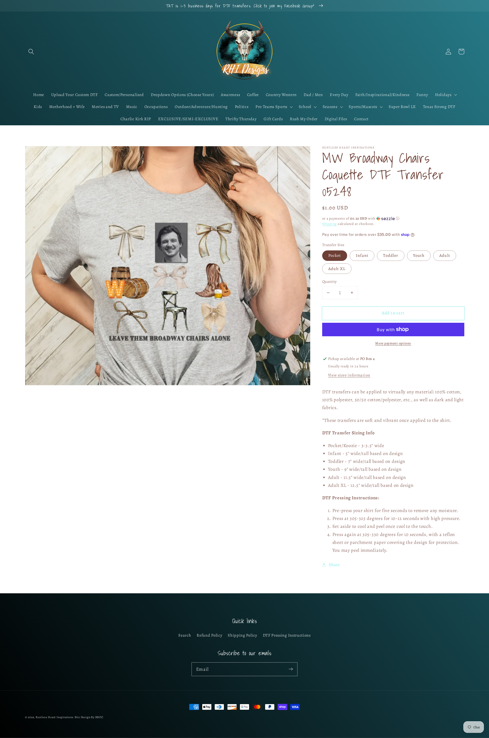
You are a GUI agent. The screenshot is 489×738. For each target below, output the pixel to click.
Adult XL (336, 269)
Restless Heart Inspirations (55, 717)
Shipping (329, 223)
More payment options (393, 343)
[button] (31, 51)
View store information (349, 375)
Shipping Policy (242, 635)
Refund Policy (209, 635)
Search (184, 635)
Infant (362, 255)
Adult (444, 255)
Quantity (329, 281)
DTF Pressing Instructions (287, 635)
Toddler (390, 255)
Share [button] (334, 565)
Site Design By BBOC (89, 717)
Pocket (334, 255)
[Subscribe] (290, 669)
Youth (419, 255)
